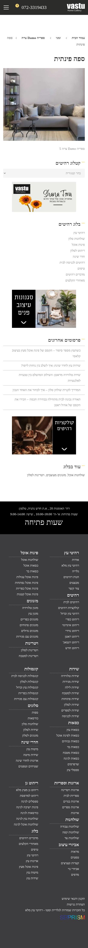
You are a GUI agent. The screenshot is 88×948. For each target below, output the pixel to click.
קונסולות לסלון (29, 681)
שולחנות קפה (70, 832)
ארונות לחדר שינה (27, 760)
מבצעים (74, 582)
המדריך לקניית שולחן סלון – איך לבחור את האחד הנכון (47, 390)
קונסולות (31, 669)
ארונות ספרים (70, 807)
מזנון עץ (33, 613)
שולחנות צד (72, 838)
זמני (58, 38)
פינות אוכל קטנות (27, 594)
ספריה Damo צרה (33, 38)
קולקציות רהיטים (68, 608)
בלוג (35, 831)
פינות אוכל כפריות (27, 588)
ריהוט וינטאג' (71, 642)
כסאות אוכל (30, 565)
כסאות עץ (73, 729)
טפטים (75, 857)
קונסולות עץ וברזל (27, 687)
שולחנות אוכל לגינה (26, 824)
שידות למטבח (70, 693)
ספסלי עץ (73, 770)
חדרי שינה (29, 742)
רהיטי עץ (79, 232)
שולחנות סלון (76, 238)
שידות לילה (72, 687)
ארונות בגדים (71, 801)
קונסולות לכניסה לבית (24, 676)
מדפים (75, 874)
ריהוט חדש (72, 648)
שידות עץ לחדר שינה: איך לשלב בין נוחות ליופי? (51, 365)
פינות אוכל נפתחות (26, 582)
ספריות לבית (71, 795)
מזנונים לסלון (30, 735)
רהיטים (73, 595)
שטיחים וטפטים (28, 766)
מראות (75, 851)
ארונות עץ (32, 861)
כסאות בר (32, 571)
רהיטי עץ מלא (70, 565)
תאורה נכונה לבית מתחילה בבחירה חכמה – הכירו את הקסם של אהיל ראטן (48, 402)
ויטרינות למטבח (28, 656)
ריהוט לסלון (77, 250)
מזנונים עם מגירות (27, 636)
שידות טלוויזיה (70, 676)
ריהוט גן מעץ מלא (27, 790)
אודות (75, 559)
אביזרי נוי (73, 869)
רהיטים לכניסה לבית (72, 262)
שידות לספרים (70, 710)
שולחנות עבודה (69, 826)
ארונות (75, 813)
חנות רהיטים (71, 577)
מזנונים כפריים (29, 619)
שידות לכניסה (70, 716)
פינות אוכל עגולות (27, 577)
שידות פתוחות (70, 699)
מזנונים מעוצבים (56, 475)
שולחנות (72, 819)
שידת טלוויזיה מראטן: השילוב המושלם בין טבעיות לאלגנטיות (50, 377)
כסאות (73, 722)
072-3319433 (34, 7)
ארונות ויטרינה (70, 790)
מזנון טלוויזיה (30, 608)
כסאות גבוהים (70, 741)
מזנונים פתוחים (29, 625)
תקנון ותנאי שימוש (73, 898)
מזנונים (32, 600)
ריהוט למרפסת (29, 795)
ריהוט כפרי (72, 619)
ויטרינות (31, 643)
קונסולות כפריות (28, 693)
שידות (74, 669)
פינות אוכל (78, 244)
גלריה (75, 571)
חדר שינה (79, 256)
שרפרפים (73, 764)
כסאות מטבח (71, 752)
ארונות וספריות (66, 783)
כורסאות (33, 718)
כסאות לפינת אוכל (67, 735)
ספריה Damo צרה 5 (72, 148)
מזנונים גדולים (29, 630)
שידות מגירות (71, 681)
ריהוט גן (31, 783)
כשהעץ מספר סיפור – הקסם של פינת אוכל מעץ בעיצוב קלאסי (46, 353)
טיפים (81, 268)
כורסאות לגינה (29, 813)
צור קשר (74, 588)
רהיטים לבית (71, 602)
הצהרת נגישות (76, 904)
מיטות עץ (32, 749)
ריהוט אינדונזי (70, 625)
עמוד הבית (78, 38)
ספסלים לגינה (29, 801)
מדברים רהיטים (75, 274)
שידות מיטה (30, 755)
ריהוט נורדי (72, 630)
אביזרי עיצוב (69, 844)
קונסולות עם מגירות (26, 699)
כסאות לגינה (71, 758)
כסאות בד (73, 747)
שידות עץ (32, 878)
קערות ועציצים (70, 863)
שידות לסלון (71, 704)
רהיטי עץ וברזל (70, 613)
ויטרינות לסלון (35, 475)
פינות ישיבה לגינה (27, 807)
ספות (35, 712)
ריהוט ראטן (72, 636)
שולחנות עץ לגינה (27, 818)
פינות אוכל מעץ (28, 866)
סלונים (33, 705)
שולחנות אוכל (76, 475)
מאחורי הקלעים (75, 280)
